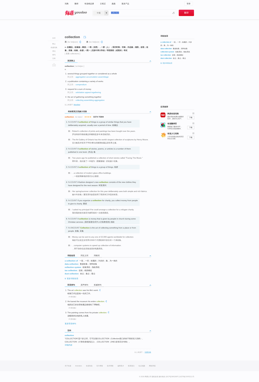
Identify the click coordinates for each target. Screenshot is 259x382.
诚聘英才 (120, 366)
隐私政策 (155, 377)
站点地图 (142, 366)
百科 (54, 58)
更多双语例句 (70, 324)
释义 (54, 44)
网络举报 (152, 366)
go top (54, 64)
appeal (88, 92)
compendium (81, 84)
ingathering (96, 92)
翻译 (76, 4)
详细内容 (68, 345)
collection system (73, 267)
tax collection (71, 270)
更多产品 (125, 4)
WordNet (77, 105)
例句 (54, 55)
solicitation (80, 92)
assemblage (103, 77)
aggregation (81, 77)
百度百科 (148, 352)
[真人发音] (80, 42)
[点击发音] (99, 290)
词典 (67, 4)
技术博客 (110, 366)
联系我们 (131, 366)
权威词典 (54, 47)
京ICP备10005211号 (186, 377)
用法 (54, 51)
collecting (80, 100)
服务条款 (162, 377)
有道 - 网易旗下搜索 (76, 12)
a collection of (71, 261)
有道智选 (89, 366)
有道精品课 (89, 4)
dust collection (72, 274)
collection (69, 335)
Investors (78, 366)
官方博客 (99, 366)
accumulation (92, 77)
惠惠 (113, 4)
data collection (72, 264)
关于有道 (68, 366)
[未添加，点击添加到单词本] (85, 36)
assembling (89, 100)
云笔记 (103, 4)
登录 (188, 4)
